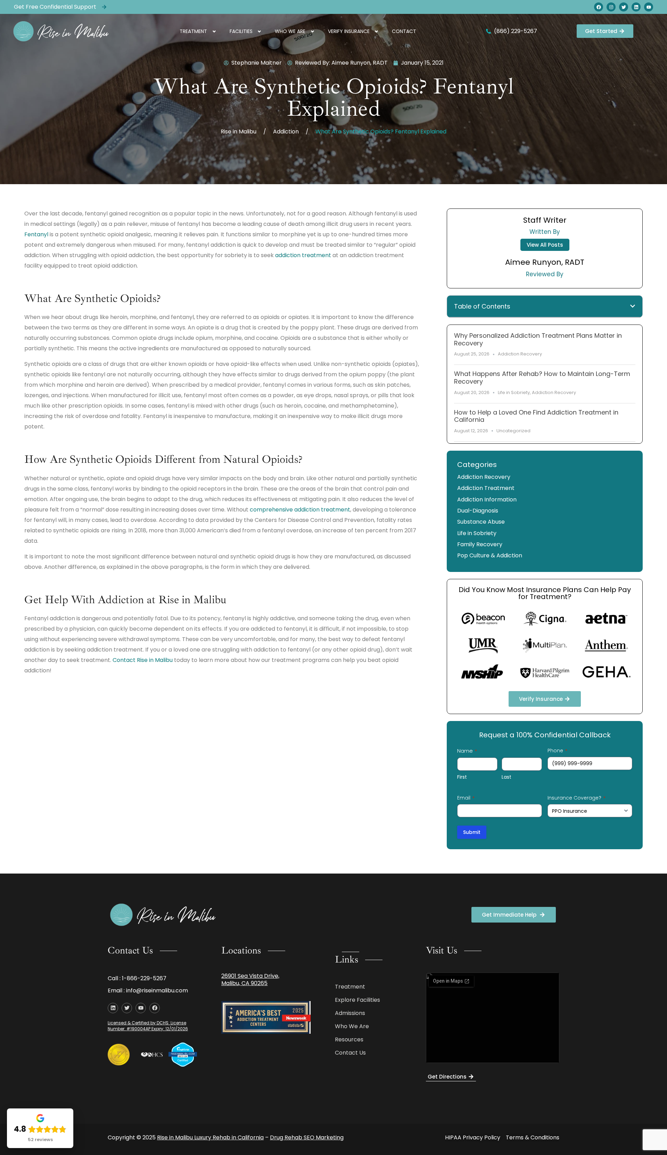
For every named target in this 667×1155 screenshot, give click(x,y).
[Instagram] (611, 6)
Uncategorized (513, 430)
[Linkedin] (636, 6)
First (462, 776)
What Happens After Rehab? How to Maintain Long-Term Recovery (542, 377)
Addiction (286, 132)
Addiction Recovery (520, 354)
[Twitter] (623, 6)
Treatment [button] (193, 31)
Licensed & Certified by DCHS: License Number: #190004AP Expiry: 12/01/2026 (148, 1026)
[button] (632, 306)
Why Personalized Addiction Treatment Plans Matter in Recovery (538, 339)
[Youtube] (648, 6)
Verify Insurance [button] (349, 31)
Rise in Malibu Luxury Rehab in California (210, 1137)
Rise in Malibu (238, 132)
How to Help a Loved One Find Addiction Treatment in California (536, 416)
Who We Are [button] (290, 31)
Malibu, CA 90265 (244, 983)
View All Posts (545, 244)
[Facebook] (598, 6)
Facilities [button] (241, 31)
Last (506, 776)
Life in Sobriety (514, 392)
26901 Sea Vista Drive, (250, 976)
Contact (404, 31)
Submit (471, 832)
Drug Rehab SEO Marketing (307, 1137)
